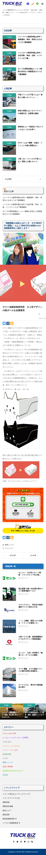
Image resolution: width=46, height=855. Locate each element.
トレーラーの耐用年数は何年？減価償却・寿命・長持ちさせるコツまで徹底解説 (22, 198)
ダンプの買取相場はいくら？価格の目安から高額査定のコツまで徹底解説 (22, 212)
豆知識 (5, 775)
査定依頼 (6, 815)
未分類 (5, 758)
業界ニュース (9, 545)
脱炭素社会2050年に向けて (13, 771)
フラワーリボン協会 (10, 750)
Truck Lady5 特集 (9, 733)
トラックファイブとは (11, 798)
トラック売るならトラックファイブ (16, 794)
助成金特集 (7, 754)
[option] (11, 711)
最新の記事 (9, 191)
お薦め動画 (7, 742)
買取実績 (6, 802)
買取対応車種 (8, 806)
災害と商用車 (8, 767)
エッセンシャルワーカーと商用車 (15, 738)
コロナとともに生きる (11, 746)
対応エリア (7, 810)
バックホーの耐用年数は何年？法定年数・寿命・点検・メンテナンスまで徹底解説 (22, 205)
